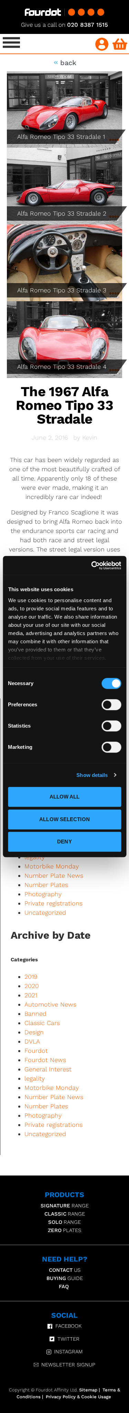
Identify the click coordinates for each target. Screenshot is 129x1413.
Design (34, 1032)
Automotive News (50, 1004)
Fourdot (36, 1050)
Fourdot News (45, 1059)
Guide (64, 1278)
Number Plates (46, 884)
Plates (64, 1230)
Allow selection (64, 819)
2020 (31, 985)
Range (65, 1206)
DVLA (32, 1041)
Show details (92, 775)
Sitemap (88, 1389)
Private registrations (53, 903)
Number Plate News (53, 875)
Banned (35, 1013)
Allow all (65, 797)
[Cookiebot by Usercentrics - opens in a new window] (92, 565)
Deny (64, 841)
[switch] (111, 704)
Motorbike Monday (51, 866)
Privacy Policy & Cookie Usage (78, 1396)
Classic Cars (42, 1022)
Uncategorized (45, 912)
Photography (43, 894)
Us (64, 1270)
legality (34, 1078)
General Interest (48, 1069)
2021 (30, 995)
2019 (30, 976)
